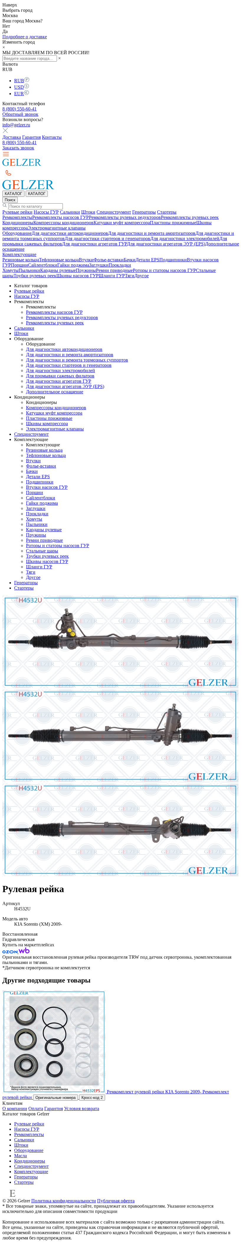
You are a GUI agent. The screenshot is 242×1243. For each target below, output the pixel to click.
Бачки (129, 259)
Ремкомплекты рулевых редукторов (125, 217)
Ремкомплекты (17, 217)
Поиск (10, 200)
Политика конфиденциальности (63, 1200)
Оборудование (17, 233)
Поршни (19, 265)
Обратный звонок (20, 114)
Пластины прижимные (173, 222)
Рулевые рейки (17, 211)
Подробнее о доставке (24, 36)
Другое (141, 275)
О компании (14, 1108)
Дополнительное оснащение (54, 391)
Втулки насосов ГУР (47, 487)
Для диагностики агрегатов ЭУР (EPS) (166, 243)
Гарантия (31, 137)
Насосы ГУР (46, 211)
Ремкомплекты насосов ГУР (60, 217)
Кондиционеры (17, 222)
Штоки (88, 211)
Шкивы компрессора (47, 423)
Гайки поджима (73, 265)
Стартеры (166, 211)
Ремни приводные (114, 270)
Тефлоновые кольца (59, 259)
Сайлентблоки (42, 265)
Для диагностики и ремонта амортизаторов (151, 233)
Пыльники (29, 270)
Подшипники (173, 259)
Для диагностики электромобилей (184, 238)
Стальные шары (42, 550)
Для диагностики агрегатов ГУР (94, 243)
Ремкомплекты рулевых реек (190, 217)
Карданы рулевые (58, 270)
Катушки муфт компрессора (122, 222)
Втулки (86, 259)
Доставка (11, 137)
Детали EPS (147, 259)
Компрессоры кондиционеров (63, 222)
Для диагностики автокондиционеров (70, 233)
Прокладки (120, 265)
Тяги (129, 275)
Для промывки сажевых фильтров (60, 375)
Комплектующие (19, 254)
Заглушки (99, 265)
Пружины (86, 270)
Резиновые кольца (20, 259)
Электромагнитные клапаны (57, 227)
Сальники (70, 211)
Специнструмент (114, 211)
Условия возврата (81, 1108)
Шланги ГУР (112, 275)
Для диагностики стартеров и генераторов (107, 238)
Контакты (52, 137)
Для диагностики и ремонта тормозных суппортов (77, 359)
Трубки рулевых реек (35, 275)
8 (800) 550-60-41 (19, 108)
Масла (20, 1155)
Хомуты (10, 270)
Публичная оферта (116, 1200)
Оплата (35, 1108)
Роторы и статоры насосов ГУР (164, 270)
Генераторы (144, 211)
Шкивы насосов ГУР (77, 275)
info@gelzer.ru (16, 124)
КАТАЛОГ (13, 194)
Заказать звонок (18, 147)
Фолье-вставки (109, 259)
